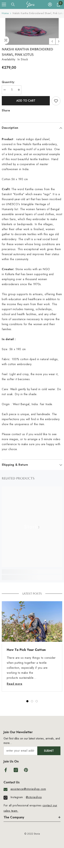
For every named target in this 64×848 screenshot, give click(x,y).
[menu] (4, 4)
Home (5, 13)
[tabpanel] (32, 646)
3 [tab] (37, 701)
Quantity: (8, 82)
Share (6, 110)
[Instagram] (15, 770)
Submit (49, 751)
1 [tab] (27, 701)
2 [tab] (32, 701)
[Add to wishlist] (56, 100)
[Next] (59, 41)
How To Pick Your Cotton (26, 649)
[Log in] (50, 4)
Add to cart (25, 101)
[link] (32, 571)
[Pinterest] (26, 770)
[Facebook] (5, 770)
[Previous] (52, 41)
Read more (14, 684)
